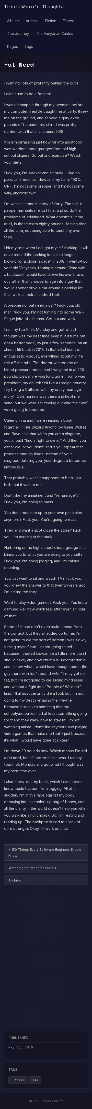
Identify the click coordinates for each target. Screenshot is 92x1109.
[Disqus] (46, 955)
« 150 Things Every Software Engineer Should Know (44, 852)
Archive (32, 21)
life (34, 1080)
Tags (29, 46)
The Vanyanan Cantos (54, 33)
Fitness (69, 21)
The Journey (18, 33)
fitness (17, 1080)
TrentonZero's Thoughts (34, 6)
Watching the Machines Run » (32, 868)
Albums (13, 21)
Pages (12, 46)
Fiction (50, 21)
